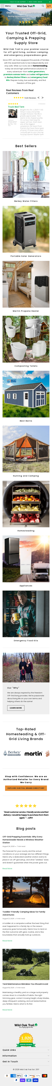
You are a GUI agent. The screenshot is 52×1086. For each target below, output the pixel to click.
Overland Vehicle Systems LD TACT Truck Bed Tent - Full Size (10, 123)
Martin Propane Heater (26, 287)
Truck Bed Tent (14, 106)
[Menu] (1, 6)
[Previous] (4, 754)
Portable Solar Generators (26, 232)
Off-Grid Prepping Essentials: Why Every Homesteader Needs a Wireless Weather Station (23, 839)
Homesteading (26, 507)
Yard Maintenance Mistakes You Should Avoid (25, 984)
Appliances (26, 561)
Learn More (16, 708)
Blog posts (26, 828)
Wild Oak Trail (25, 1069)
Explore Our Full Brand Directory (26, 788)
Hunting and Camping (26, 452)
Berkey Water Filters (26, 177)
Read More (7, 868)
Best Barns (26, 397)
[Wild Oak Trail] (26, 6)
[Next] (48, 754)
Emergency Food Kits (26, 616)
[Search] (43, 6)
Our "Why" (13, 687)
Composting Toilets (26, 342)
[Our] (26, 667)
